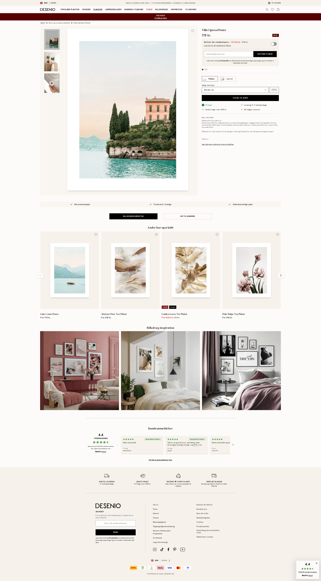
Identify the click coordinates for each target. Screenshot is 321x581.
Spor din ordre (202, 513)
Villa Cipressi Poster (82, 23)
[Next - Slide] (281, 275)
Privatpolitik (224, 61)
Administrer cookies (204, 537)
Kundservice (201, 509)
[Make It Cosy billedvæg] (160, 370)
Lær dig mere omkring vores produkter (218, 144)
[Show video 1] (52, 83)
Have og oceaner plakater (59, 23)
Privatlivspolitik (202, 526)
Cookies (199, 522)
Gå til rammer (187, 216)
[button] (274, 90)
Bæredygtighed (159, 522)
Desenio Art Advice (204, 505)
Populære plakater (70, 9)
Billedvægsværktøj (133, 216)
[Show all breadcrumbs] (42, 23)
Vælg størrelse (208, 85)
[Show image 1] (52, 39)
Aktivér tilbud (265, 54)
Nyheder (86, 9)
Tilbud (149, 9)
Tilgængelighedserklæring (164, 526)
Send (115, 532)
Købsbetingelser (203, 518)
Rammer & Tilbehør (133, 9)
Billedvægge (161, 9)
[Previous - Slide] (40, 275)
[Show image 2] (52, 61)
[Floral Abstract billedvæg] (79, 370)
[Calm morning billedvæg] (241, 370)
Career (156, 518)
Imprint (156, 513)
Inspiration (176, 9)
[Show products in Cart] (278, 10)
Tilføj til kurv (240, 98)
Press (155, 509)
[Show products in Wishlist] (272, 10)
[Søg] (267, 9)
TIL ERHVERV (190, 9)
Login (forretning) (160, 542)
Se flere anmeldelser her (160, 460)
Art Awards (157, 538)
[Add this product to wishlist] (193, 30)
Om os (155, 505)
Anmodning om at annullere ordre (208, 531)
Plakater (97, 9)
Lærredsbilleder (113, 9)
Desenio (167, 574)
